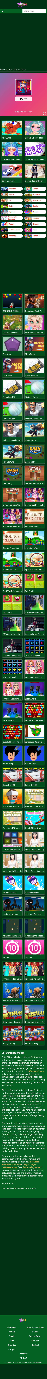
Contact (35, 1345)
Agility (11, 194)
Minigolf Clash (31, 397)
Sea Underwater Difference (15, 1000)
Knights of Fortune (11, 332)
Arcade (35, 212)
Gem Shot (7, 354)
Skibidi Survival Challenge (14, 440)
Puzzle (11, 224)
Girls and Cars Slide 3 (34, 634)
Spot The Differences (34, 569)
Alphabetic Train (32, 548)
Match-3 (36, 236)
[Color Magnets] (12, 177)
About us (35, 1340)
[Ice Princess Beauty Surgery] (34, 329)
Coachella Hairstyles (11, 159)
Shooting (12, 236)
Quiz (11, 206)
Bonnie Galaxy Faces (34, 138)
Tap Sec (6, 957)
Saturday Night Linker (34, 159)
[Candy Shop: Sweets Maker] (34, 825)
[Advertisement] (23, 39)
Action (12, 1332)
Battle (35, 206)
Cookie (35, 1332)
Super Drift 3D (9, 785)
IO (10, 200)
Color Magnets (8, 181)
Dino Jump (6, 138)
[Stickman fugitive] (12, 911)
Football (12, 189)
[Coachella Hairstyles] (12, 156)
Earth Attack (30, 699)
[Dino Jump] (12, 134)
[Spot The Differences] (34, 566)
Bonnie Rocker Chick (34, 181)
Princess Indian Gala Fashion (15, 979)
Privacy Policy (35, 1336)
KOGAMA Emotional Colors (14, 849)
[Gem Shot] (12, 351)
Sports (11, 212)
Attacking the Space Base (14, 936)
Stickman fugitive (10, 914)
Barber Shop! (8, 763)
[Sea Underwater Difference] (12, 997)
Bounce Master (9, 893)
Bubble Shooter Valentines (14, 742)
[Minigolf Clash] (34, 394)
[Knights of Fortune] (12, 329)
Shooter (36, 224)
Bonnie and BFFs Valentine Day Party (19, 526)
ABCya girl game (36, 1071)
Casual (35, 189)
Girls (12, 1340)
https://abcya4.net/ (32, 1167)
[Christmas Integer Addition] (12, 1018)
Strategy (36, 194)
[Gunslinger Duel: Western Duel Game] (34, 308)
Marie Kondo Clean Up (34, 849)
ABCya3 (11, 1349)
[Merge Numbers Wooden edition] (34, 480)
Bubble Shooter (15, 230)
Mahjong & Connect (12, 218)
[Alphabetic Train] (34, 545)
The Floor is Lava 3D (11, 806)
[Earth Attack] (34, 695)
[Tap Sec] (12, 954)
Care (35, 230)
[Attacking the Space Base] (12, 932)
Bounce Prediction (33, 526)
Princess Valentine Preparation (16, 699)
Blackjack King (9, 1043)
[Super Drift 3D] (12, 782)
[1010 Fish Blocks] (34, 652)
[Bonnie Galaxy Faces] (35, 134)
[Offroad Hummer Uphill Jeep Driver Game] (34, 609)
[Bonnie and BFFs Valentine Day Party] (34, 501)
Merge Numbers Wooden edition (17, 505)
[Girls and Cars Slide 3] (34, 631)
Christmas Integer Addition (15, 1022)
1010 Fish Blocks (32, 656)
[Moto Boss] (34, 351)
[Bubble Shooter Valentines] (34, 717)
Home (2, 69)
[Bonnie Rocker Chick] (35, 177)
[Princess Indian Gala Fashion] (12, 975)
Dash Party (30, 462)
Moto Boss (30, 354)
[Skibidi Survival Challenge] (34, 415)
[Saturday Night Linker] (35, 156)
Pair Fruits (29, 591)
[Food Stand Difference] (34, 803)
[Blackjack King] (12, 1040)
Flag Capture (30, 440)
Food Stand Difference (35, 806)
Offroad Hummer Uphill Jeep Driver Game (21, 634)
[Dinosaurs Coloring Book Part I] (34, 738)
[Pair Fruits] (34, 588)
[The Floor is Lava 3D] (12, 803)
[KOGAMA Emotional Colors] (12, 846)
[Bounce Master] (12, 889)
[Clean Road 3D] (34, 372)
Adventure (37, 200)
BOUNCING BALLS (11, 311)
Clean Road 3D (31, 376)
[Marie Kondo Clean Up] (34, 846)
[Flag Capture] (34, 437)
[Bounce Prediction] (34, 523)
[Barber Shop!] (12, 760)
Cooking (36, 218)
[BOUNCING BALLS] (12, 308)
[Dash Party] (34, 458)
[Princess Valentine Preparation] (34, 674)
